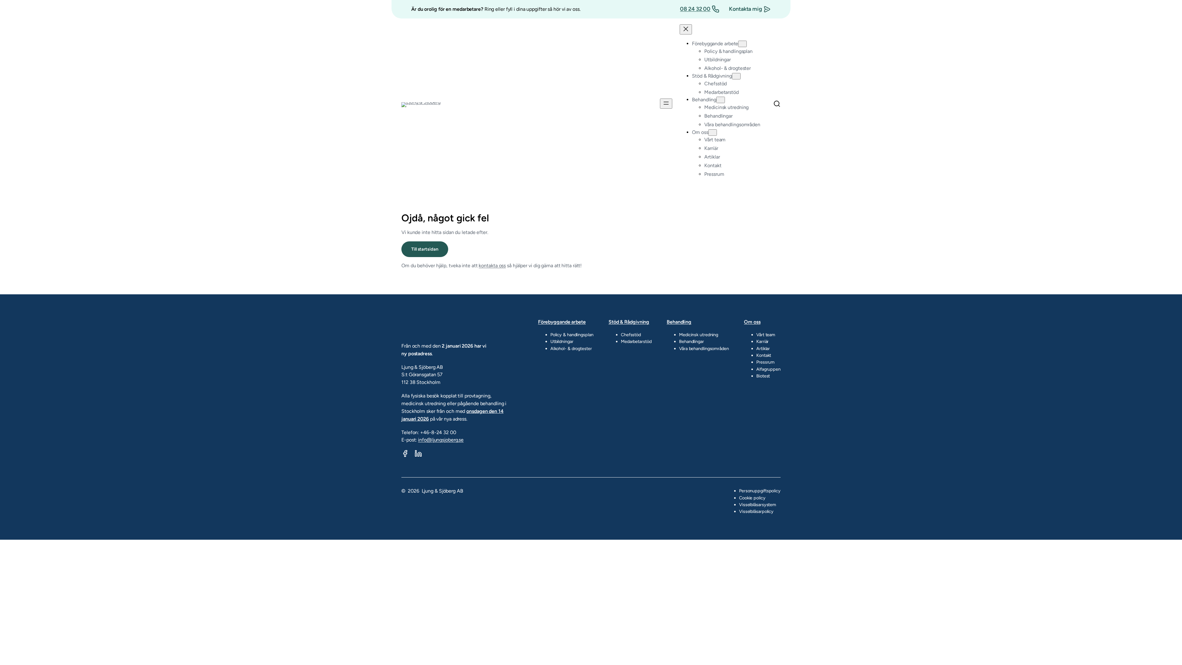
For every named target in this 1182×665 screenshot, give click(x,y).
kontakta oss (492, 265)
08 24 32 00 (695, 9)
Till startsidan (424, 249)
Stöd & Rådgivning (629, 322)
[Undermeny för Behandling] (720, 100)
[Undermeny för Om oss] (712, 132)
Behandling (679, 322)
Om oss (752, 322)
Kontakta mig (745, 9)
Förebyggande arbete (562, 322)
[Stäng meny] (686, 29)
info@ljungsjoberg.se (441, 440)
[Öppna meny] (666, 104)
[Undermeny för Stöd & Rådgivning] (736, 76)
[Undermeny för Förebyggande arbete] (742, 44)
